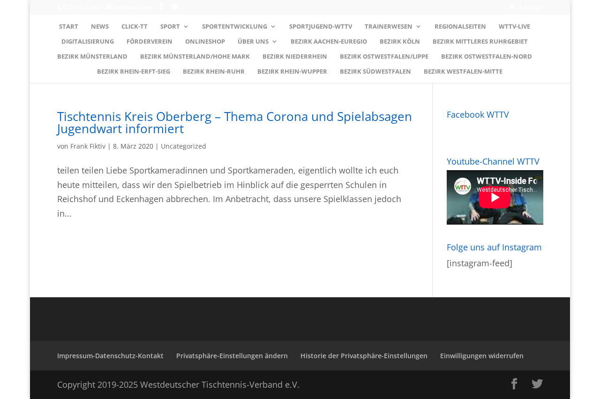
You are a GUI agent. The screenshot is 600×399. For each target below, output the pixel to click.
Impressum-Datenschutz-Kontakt (110, 355)
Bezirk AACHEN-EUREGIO (329, 41)
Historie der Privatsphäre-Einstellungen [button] (364, 355)
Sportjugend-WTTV (320, 26)
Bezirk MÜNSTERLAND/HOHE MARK (195, 56)
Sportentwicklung (234, 26)
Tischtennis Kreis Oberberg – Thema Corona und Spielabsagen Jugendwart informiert (234, 122)
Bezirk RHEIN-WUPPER (292, 71)
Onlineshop (205, 41)
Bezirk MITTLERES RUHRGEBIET (480, 41)
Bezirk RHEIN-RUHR (214, 71)
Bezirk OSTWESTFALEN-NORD (486, 56)
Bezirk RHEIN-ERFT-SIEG (133, 71)
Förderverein (149, 41)
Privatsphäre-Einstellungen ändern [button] (232, 355)
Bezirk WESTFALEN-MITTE (463, 71)
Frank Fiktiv (87, 146)
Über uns (253, 41)
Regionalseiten (460, 26)
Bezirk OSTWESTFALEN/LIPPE (384, 56)
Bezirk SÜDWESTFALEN (375, 71)
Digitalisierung (87, 41)
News (100, 26)
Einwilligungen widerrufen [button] (482, 355)
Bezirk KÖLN (400, 41)
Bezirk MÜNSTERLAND (92, 56)
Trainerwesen (388, 26)
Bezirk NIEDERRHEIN (294, 56)
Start (68, 26)
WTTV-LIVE (514, 26)
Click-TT (134, 26)
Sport (170, 26)
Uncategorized (183, 146)
